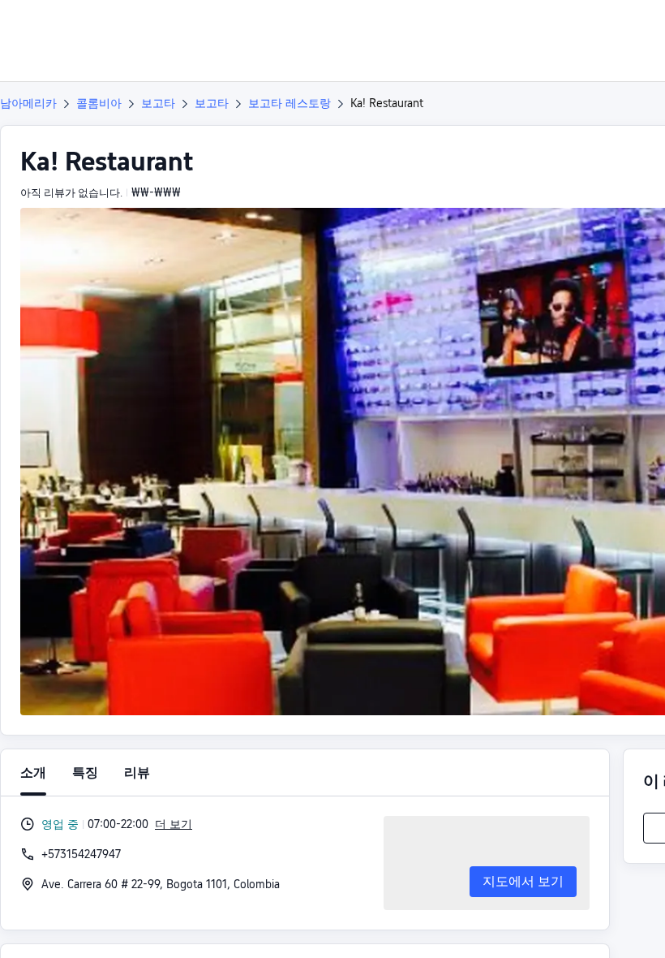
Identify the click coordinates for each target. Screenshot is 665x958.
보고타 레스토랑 (289, 103)
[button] (551, 27)
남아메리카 (28, 103)
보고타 (158, 103)
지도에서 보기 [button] (523, 881)
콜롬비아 (99, 103)
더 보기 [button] (173, 824)
